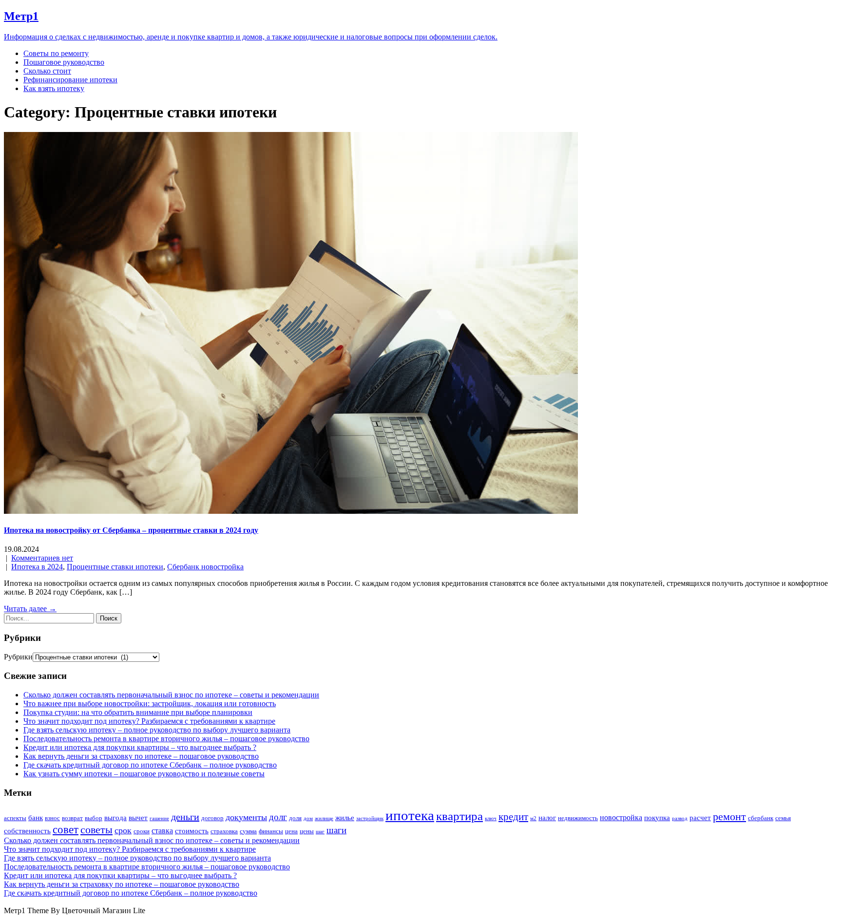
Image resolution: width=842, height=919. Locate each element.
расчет (700, 818)
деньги (185, 816)
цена (291, 831)
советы (96, 830)
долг (278, 817)
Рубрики (18, 657)
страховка (224, 831)
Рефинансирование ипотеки (70, 79)
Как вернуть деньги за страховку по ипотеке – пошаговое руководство (141, 756)
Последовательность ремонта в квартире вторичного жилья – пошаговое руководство (166, 738)
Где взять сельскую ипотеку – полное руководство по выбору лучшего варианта (156, 730)
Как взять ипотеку (53, 88)
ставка (162, 830)
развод (680, 818)
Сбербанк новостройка (205, 567)
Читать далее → (30, 608)
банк (35, 818)
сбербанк (760, 818)
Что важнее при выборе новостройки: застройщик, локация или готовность (149, 703)
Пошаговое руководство (63, 62)
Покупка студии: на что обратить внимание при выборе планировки (137, 712)
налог (547, 818)
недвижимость (578, 818)
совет (65, 830)
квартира (459, 816)
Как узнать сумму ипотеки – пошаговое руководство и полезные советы (144, 773)
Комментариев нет (42, 558)
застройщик (369, 818)
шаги (336, 830)
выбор (93, 818)
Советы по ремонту (56, 53)
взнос (52, 818)
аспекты (15, 818)
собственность (27, 831)
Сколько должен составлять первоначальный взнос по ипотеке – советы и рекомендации (171, 695)
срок (123, 830)
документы (246, 817)
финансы (271, 831)
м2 (533, 818)
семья (783, 818)
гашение (159, 818)
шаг (320, 831)
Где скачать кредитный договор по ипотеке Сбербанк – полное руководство (150, 765)
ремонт (729, 817)
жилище (324, 818)
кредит (513, 817)
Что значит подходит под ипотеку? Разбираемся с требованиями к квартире (149, 721)
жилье (344, 818)
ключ (491, 818)
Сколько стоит (47, 71)
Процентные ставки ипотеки (115, 567)
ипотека (409, 815)
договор (212, 818)
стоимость (192, 831)
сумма (248, 831)
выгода (115, 818)
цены (307, 831)
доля (295, 818)
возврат (72, 818)
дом (308, 818)
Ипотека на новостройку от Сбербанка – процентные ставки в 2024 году (131, 530)
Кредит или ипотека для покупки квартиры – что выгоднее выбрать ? (139, 747)
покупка (657, 818)
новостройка (621, 817)
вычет (138, 818)
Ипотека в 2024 (37, 567)
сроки (142, 831)
